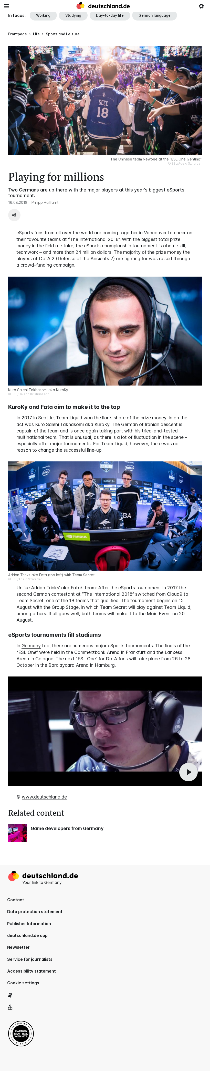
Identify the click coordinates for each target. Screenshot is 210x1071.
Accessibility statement (31, 971)
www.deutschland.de (44, 797)
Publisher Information (29, 923)
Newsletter (18, 947)
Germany (31, 645)
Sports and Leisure (63, 34)
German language (155, 15)
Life (36, 34)
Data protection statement (34, 911)
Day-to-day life (110, 15)
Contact (15, 899)
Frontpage (17, 34)
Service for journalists (29, 959)
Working (43, 15)
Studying (73, 15)
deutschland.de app (27, 935)
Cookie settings (23, 982)
